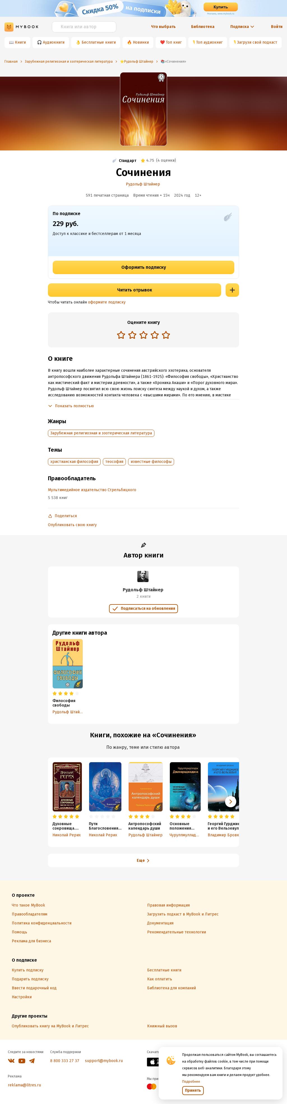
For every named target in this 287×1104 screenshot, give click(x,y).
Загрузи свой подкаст (257, 42)
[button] (230, 801)
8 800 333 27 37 (64, 1060)
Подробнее (191, 1082)
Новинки (141, 42)
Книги (20, 42)
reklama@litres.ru (24, 1085)
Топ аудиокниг (209, 42)
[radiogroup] (143, 335)
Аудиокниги (53, 42)
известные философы (151, 461)
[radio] (121, 334)
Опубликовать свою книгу (72, 524)
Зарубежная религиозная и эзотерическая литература (101, 433)
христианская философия (74, 461)
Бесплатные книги (99, 42)
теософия (114, 461)
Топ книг (174, 42)
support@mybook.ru (104, 1060)
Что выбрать (163, 26)
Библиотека (202, 26)
